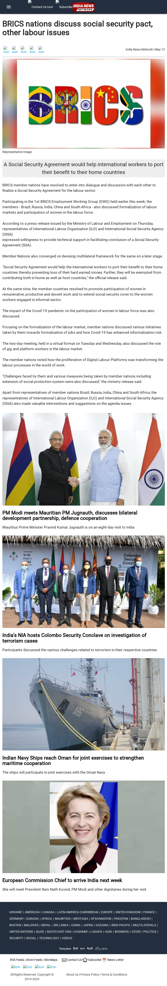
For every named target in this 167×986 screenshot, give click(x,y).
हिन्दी (75, 948)
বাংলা (82, 948)
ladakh (96, 931)
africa (47, 918)
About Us (72, 974)
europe (107, 912)
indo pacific (120, 925)
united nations (21, 931)
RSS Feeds (17, 960)
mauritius (62, 918)
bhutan (15, 925)
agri (108, 931)
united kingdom (127, 912)
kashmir (81, 931)
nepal (46, 925)
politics (149, 931)
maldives (31, 925)
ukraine (15, 912)
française (65, 948)
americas (32, 912)
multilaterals (144, 925)
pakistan (121, 918)
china (75, 925)
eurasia (33, 918)
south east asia (59, 931)
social (31, 938)
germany (16, 918)
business (122, 931)
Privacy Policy (89, 974)
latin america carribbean (77, 912)
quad (40, 931)
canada (48, 912)
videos (67, 938)
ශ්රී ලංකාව (101, 948)
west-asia (80, 918)
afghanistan (101, 918)
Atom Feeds (34, 960)
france (149, 912)
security (16, 938)
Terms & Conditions (114, 974)
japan (88, 925)
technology (49, 938)
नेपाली (90, 948)
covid (136, 931)
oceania (102, 925)
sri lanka (60, 925)
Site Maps (50, 960)
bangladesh (140, 918)
